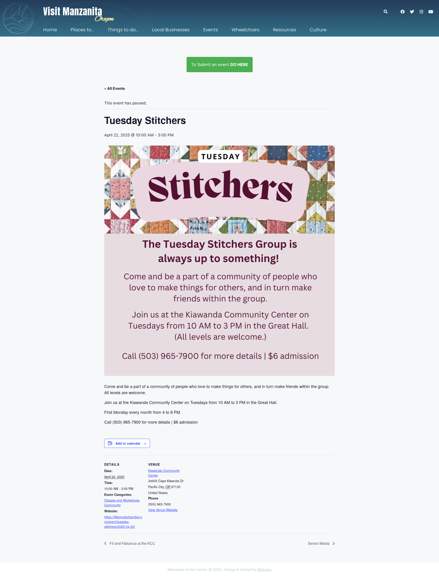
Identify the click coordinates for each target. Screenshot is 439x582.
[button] (388, 11)
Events (210, 30)
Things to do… (123, 30)
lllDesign (264, 569)
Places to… (82, 30)
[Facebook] (403, 12)
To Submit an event (219, 64)
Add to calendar (127, 443)
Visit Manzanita (72, 11)
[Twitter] (412, 12)
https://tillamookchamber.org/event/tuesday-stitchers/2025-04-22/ (123, 522)
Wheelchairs (245, 30)
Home (50, 30)
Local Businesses (171, 30)
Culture (318, 30)
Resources (284, 30)
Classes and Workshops (121, 500)
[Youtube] (431, 12)
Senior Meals (319, 543)
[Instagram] (421, 12)
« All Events (114, 88)
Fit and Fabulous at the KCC (132, 543)
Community (112, 505)
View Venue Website (163, 510)
